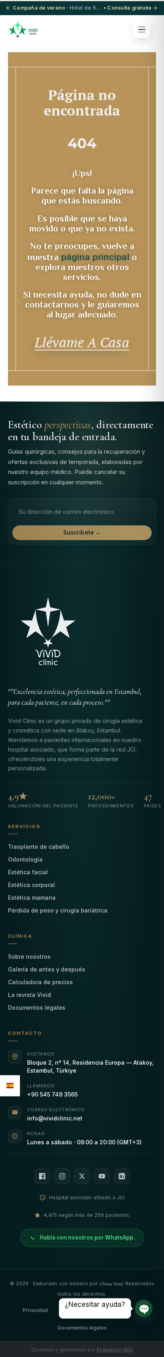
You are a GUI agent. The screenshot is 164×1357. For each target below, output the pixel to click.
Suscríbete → (82, 532)
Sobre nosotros (29, 956)
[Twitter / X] (82, 1176)
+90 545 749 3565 (52, 1094)
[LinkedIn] (122, 1176)
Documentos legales (36, 1007)
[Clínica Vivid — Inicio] (23, 29)
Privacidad (35, 1310)
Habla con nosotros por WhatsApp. (87, 1237)
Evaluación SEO (115, 1350)
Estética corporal (31, 884)
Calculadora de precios (40, 982)
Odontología (25, 859)
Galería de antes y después (46, 969)
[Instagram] (62, 1176)
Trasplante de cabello (38, 846)
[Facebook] (42, 1176)
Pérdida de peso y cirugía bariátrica (57, 910)
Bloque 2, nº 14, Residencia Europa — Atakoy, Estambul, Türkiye (90, 1066)
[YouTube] (102, 1176)
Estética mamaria (32, 897)
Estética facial (28, 872)
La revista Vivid (29, 994)
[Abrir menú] (141, 29)
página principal (95, 257)
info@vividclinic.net (54, 1118)
